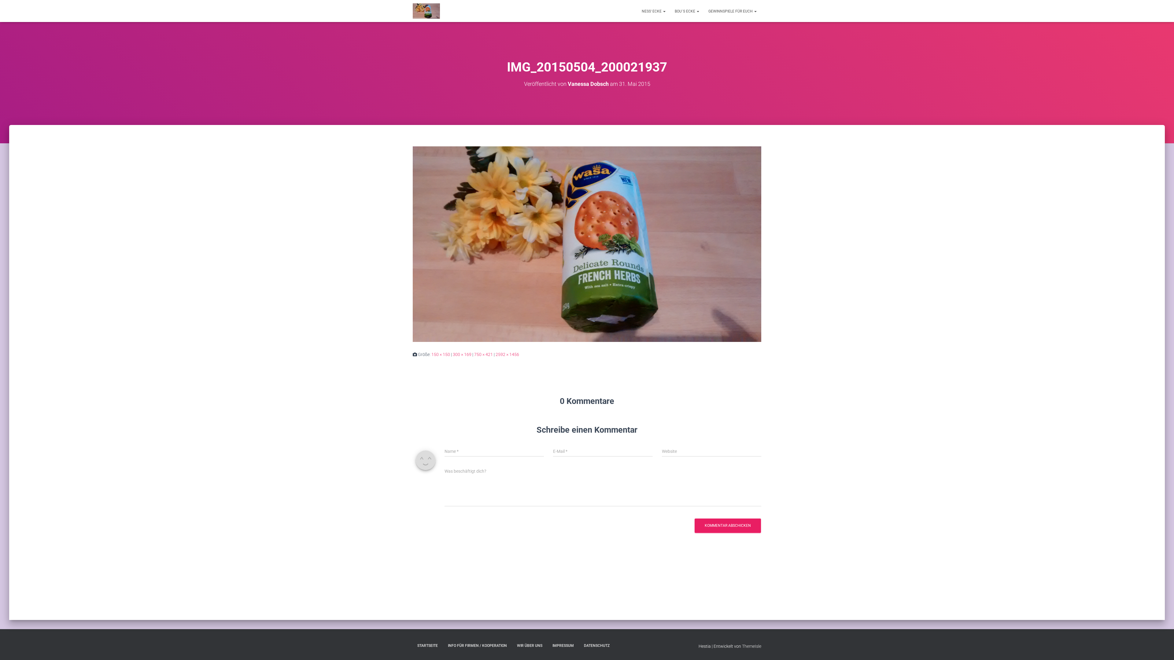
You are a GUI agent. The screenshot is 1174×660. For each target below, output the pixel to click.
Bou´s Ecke (685, 11)
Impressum (563, 646)
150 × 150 (440, 354)
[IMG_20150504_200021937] (587, 243)
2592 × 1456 (507, 354)
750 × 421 (483, 354)
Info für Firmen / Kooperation (477, 646)
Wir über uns (529, 646)
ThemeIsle (751, 646)
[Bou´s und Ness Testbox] (426, 11)
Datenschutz (597, 646)
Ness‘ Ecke (652, 11)
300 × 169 (462, 354)
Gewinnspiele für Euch (731, 11)
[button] (664, 11)
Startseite (427, 646)
